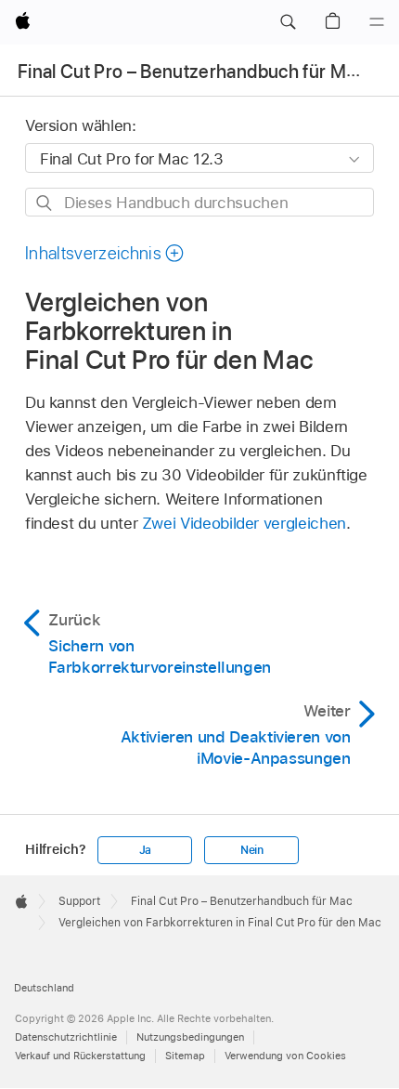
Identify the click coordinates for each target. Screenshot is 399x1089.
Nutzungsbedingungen (190, 1036)
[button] (287, 22)
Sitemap (185, 1055)
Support (79, 901)
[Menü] (376, 22)
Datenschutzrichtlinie (66, 1036)
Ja (145, 850)
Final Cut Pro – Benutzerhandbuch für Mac (192, 71)
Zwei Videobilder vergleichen (244, 523)
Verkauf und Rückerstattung (80, 1055)
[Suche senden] (45, 203)
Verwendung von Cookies (285, 1055)
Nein (252, 850)
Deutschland (44, 987)
